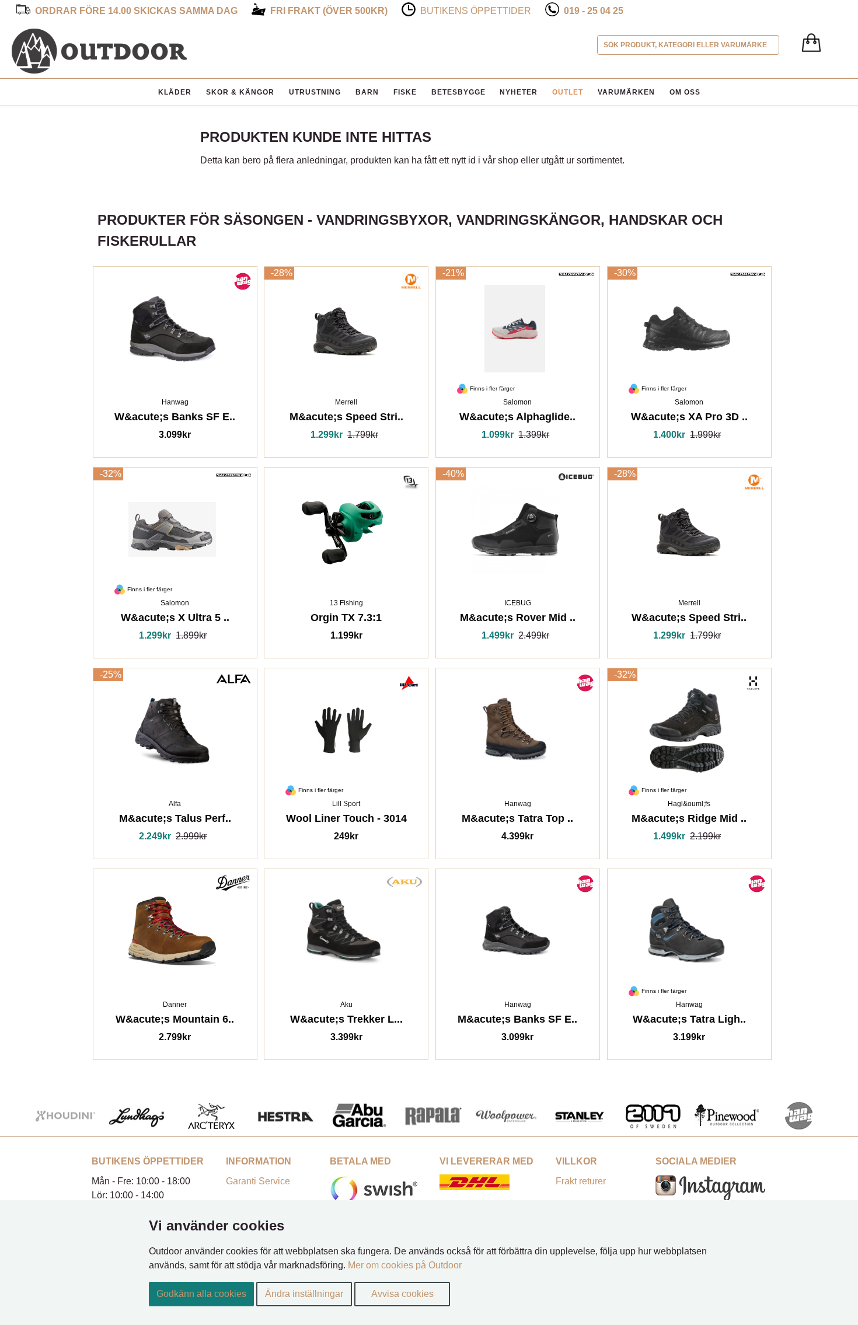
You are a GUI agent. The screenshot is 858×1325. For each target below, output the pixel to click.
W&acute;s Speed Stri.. (689, 619)
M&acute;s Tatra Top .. (517, 820)
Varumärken (626, 92)
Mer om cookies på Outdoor (405, 1265)
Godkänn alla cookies (201, 1294)
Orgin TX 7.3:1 (346, 619)
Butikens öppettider (475, 11)
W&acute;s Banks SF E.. (174, 419)
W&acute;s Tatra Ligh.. (689, 1021)
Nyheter (519, 92)
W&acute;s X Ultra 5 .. (175, 619)
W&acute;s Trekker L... (346, 1021)
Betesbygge (458, 92)
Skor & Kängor (240, 92)
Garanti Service (258, 1181)
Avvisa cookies (402, 1294)
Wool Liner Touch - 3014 (346, 820)
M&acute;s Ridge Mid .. (689, 820)
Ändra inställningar (304, 1294)
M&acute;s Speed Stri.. (346, 419)
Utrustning (315, 92)
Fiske (405, 92)
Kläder (174, 92)
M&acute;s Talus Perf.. (175, 820)
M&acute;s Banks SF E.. (517, 1021)
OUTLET (567, 92)
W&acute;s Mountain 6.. (175, 1021)
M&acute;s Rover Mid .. (518, 619)
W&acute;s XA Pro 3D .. (689, 419)
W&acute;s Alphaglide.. (517, 419)
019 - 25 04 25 (593, 11)
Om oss (684, 92)
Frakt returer (581, 1181)
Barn (367, 92)
